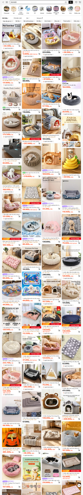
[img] (11, 239)
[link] (76, 2)
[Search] (71, 2)
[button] (3, 2)
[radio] (6, 10)
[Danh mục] (7, 2)
